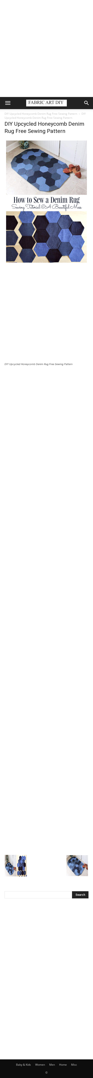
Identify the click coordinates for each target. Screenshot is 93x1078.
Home (63, 1065)
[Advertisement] (46, 48)
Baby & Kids (23, 1065)
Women (40, 1065)
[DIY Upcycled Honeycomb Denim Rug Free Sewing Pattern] (46, 263)
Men (52, 1065)
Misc (74, 1065)
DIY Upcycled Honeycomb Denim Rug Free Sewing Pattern (41, 114)
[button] (7, 103)
